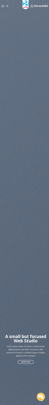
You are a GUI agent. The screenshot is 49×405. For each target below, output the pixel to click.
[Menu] (2, 6)
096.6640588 (40, 6)
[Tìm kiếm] (7, 6)
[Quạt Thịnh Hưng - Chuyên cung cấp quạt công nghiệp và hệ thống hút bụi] (25, 4)
